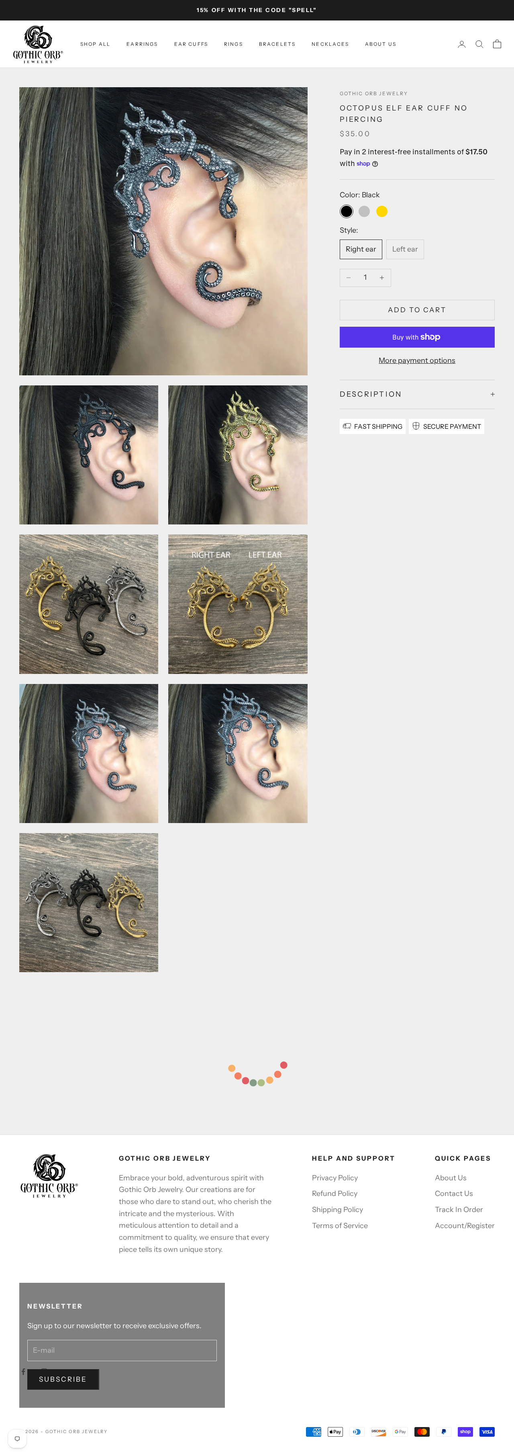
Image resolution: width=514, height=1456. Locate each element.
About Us (380, 44)
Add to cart (417, 310)
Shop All (95, 44)
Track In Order (459, 1209)
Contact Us (454, 1193)
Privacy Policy (335, 1177)
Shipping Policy (337, 1209)
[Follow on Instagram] (44, 1372)
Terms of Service (340, 1225)
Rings (233, 44)
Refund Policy (334, 1193)
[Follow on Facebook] (23, 1372)
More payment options (417, 360)
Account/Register (465, 1225)
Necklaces (330, 44)
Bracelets (277, 44)
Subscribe (63, 1379)
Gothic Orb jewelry (374, 93)
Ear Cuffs (191, 44)
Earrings (142, 44)
